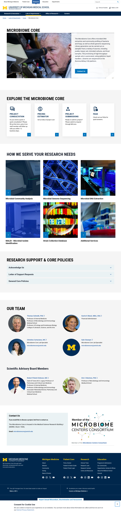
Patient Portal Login (69, 468)
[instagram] (47, 477)
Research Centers (86, 468)
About (44, 463)
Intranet (99, 473)
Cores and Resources (87, 471)
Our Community (102, 465)
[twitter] (50, 477)
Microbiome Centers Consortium (95, 443)
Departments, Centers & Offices (106, 468)
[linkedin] (89, 477)
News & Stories (46, 473)
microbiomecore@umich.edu (36, 345)
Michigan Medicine (50, 459)
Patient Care (25, 2)
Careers (67, 13)
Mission (44, 465)
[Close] (117, 504)
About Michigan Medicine (11, 2)
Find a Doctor (67, 463)
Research (36, 2)
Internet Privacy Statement (25, 510)
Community (45, 468)
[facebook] (43, 477)
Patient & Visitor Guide (69, 465)
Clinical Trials (85, 463)
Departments (56, 2)
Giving (44, 471)
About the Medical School (104, 471)
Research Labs (85, 465)
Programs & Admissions (104, 463)
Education (45, 2)
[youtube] (54, 477)
